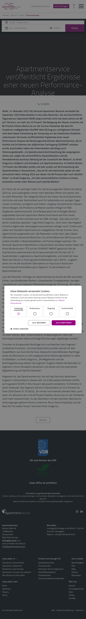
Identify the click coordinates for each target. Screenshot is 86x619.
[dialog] (43, 309)
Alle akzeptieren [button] (63, 323)
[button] (19, 329)
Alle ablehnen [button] (39, 323)
